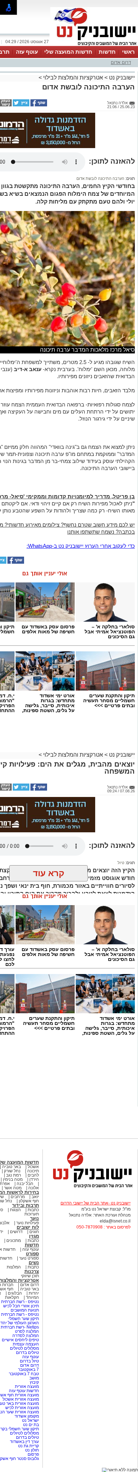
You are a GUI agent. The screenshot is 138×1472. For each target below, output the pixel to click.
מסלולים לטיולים (24, 1348)
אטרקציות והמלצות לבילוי (73, 78)
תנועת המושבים (24, 1310)
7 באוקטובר (28, 1369)
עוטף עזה (27, 52)
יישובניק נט (121, 78)
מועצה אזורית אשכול (20, 1399)
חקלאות (12, 1297)
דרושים (16, 1231)
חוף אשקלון (29, 1200)
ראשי (128, 52)
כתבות (33, 1209)
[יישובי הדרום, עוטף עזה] (94, 45)
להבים (33, 1175)
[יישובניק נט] (90, 1187)
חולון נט (31, 1450)
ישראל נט (30, 1420)
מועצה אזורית (26, 1386)
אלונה (33, 1187)
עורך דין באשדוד (24, 1441)
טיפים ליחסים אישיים (20, 1339)
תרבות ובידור (25, 1205)
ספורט (32, 1253)
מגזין (34, 1236)
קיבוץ (34, 1382)
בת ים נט (31, 1424)
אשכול (33, 1166)
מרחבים (18, 1196)
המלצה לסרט (27, 1331)
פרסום (33, 1454)
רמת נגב (13, 1175)
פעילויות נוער (27, 1222)
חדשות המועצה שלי (68, 52)
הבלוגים (15, 1293)
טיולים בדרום (27, 1352)
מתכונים (13, 1240)
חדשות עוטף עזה (23, 1390)
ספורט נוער (29, 1258)
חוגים (34, 1231)
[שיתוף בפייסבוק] (38, 105)
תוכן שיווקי (30, 1275)
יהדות (34, 1293)
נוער (34, 1218)
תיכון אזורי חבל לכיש (20, 1305)
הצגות (15, 1209)
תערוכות (31, 1214)
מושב (34, 1378)
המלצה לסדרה (25, 1335)
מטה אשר (13, 1187)
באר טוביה (11, 1166)
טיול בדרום (29, 1361)
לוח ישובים (28, 1227)
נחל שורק (12, 1170)
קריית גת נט (28, 1445)
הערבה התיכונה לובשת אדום (100, 178)
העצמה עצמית (25, 1344)
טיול (120, 863)
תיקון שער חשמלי (23, 1318)
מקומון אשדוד (27, 1416)
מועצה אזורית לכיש (21, 1407)
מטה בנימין (13, 1179)
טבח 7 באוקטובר (23, 1373)
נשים (34, 1262)
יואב (35, 1196)
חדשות (107, 52)
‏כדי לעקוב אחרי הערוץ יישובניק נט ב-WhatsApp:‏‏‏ (81, 546)
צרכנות (31, 1271)
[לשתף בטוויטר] (20, 105)
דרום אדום (121, 62)
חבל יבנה (24, 1183)
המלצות (14, 1267)
